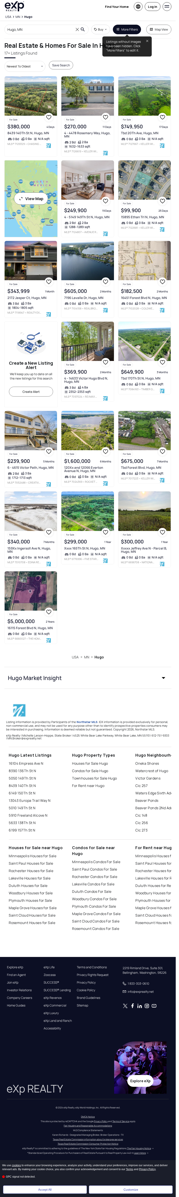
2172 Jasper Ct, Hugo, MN (26, 297)
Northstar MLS (87, 722)
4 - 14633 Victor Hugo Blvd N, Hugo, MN (86, 380)
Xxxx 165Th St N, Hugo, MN (84, 548)
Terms (129, 1169)
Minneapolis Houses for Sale (32, 856)
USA (75, 657)
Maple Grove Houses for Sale (33, 907)
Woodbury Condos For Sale (94, 898)
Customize (131, 1189)
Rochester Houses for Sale (31, 870)
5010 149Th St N (22, 807)
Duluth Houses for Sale (28, 885)
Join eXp (12, 982)
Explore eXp (15, 967)
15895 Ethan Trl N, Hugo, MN (142, 217)
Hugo (99, 657)
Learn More (140, 1152)
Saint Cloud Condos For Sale (95, 921)
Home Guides (16, 1005)
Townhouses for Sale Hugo (94, 778)
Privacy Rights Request (92, 974)
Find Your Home (117, 7)
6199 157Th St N (22, 830)
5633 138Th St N (22, 822)
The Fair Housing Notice (139, 1148)
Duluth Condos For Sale (92, 891)
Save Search (61, 65)
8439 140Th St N (22, 785)
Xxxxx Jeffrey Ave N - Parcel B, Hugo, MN (144, 550)
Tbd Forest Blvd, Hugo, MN (141, 467)
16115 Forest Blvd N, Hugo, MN (30, 628)
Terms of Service (120, 1121)
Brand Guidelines (88, 997)
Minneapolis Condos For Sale (96, 861)
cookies (16, 1165)
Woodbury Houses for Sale (31, 893)
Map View (161, 29)
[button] (87, 678)
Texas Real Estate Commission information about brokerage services (88, 1139)
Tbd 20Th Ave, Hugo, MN (139, 133)
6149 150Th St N (22, 793)
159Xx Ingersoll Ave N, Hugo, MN (29, 550)
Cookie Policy (86, 990)
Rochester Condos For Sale (94, 876)
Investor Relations (19, 990)
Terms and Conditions (92, 967)
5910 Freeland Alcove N (28, 815)
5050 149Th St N (22, 778)
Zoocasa (50, 974)
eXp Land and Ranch (58, 1020)
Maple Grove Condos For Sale (96, 913)
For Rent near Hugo (88, 785)
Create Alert (31, 392)
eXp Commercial (55, 1005)
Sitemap (82, 1005)
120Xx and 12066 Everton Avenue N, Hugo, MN (83, 469)
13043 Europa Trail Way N (30, 800)
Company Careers (19, 997)
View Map (34, 198)
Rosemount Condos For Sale (95, 928)
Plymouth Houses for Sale (30, 900)
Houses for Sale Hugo (90, 763)
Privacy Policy (86, 982)
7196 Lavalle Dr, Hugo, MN (83, 297)
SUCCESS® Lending (57, 990)
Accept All (45, 1189)
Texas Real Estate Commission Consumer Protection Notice (88, 1143)
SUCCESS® (51, 982)
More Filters (129, 29)
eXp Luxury (51, 1013)
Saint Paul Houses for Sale (31, 863)
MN (86, 657)
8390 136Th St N (22, 770)
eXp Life (49, 967)
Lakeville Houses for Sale (29, 878)
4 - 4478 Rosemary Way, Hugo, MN (87, 135)
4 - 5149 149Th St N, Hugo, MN (87, 217)
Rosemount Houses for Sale (32, 922)
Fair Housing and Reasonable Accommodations (88, 1125)
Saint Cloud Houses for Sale (32, 915)
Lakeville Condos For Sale (93, 884)
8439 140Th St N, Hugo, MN (28, 133)
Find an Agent (16, 974)
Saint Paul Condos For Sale (94, 869)
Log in (152, 7)
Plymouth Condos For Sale (94, 906)
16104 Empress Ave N (26, 763)
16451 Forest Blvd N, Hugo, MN (144, 297)
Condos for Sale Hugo (90, 770)
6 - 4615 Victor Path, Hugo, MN (30, 467)
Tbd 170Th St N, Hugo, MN (140, 378)
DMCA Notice (88, 1116)
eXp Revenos (53, 997)
